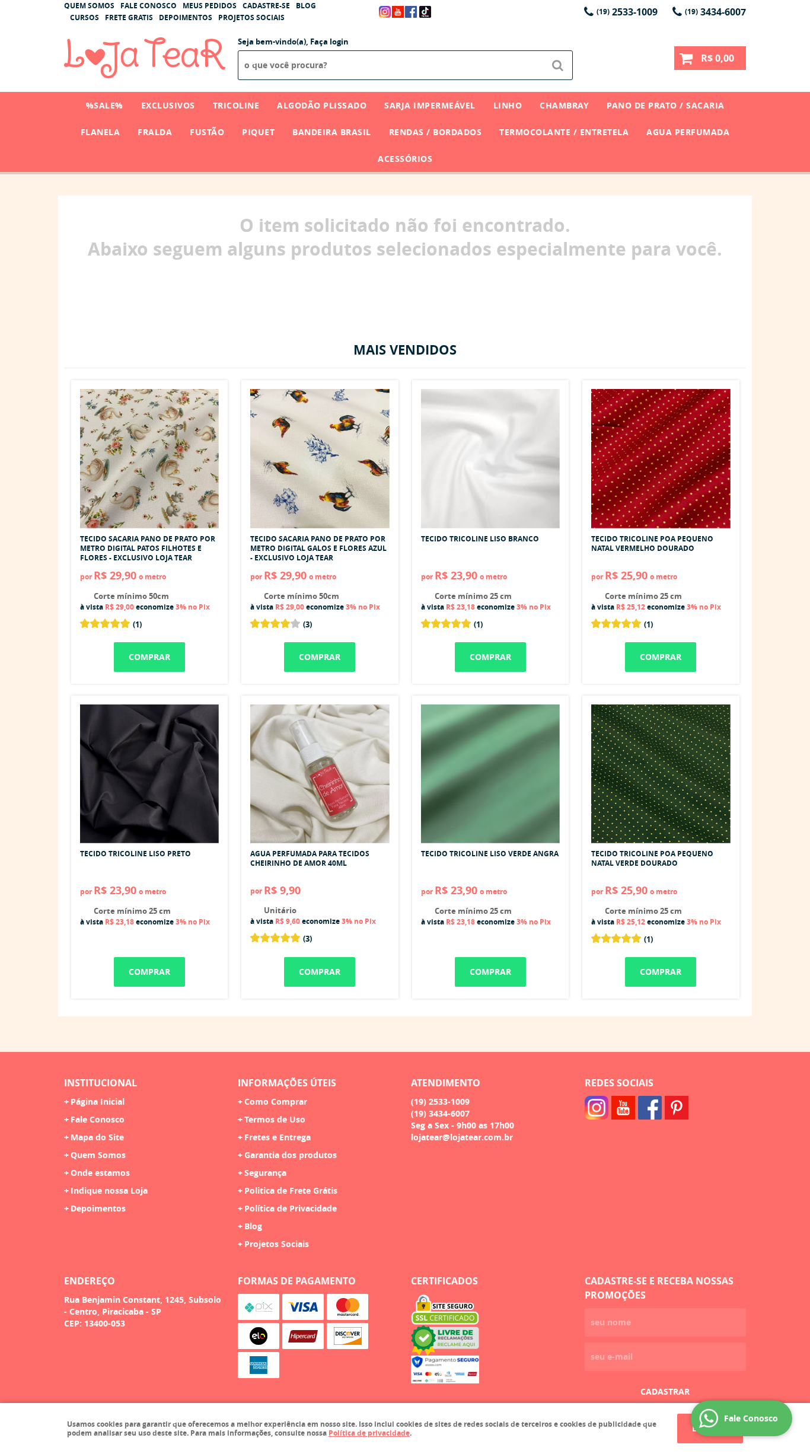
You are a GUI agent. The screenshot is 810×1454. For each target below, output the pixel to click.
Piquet (258, 132)
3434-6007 (715, 11)
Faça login (329, 41)
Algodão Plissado (321, 105)
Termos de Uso (274, 1119)
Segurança (265, 1172)
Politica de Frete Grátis (290, 1190)
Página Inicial (98, 1101)
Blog (306, 6)
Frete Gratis (129, 17)
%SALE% (104, 105)
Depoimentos (185, 17)
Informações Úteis (287, 1082)
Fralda (155, 132)
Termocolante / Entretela (564, 132)
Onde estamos (100, 1172)
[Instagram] (385, 12)
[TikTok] (425, 12)
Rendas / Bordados (435, 132)
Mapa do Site (97, 1137)
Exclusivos (168, 105)
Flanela (100, 132)
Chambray (564, 105)
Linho (507, 105)
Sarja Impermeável (430, 105)
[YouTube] (398, 12)
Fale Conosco (148, 6)
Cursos (84, 17)
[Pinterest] (676, 1108)
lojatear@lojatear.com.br (462, 1137)
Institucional (100, 1082)
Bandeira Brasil (331, 132)
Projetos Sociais (251, 17)
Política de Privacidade (290, 1208)
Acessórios (405, 158)
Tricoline (236, 105)
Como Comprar (275, 1101)
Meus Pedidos (210, 6)
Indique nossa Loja (109, 1190)
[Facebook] (411, 12)
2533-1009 (627, 11)
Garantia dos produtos (290, 1154)
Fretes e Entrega (277, 1137)
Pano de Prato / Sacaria (666, 105)
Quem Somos (89, 6)
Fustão (207, 132)
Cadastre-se (266, 6)
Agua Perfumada (687, 132)
